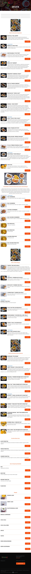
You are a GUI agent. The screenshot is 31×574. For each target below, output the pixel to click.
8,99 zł (28, 522)
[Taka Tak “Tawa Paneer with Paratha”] (4, 386)
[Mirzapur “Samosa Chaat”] (4, 75)
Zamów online (20, 563)
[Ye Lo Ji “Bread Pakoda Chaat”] (4, 147)
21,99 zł (28, 41)
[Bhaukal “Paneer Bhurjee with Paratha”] (4, 378)
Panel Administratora (3, 571)
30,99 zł (28, 80)
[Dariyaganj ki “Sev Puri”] (4, 55)
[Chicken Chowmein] (4, 211)
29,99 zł (28, 227)
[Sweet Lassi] (4, 503)
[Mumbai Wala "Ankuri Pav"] (4, 424)
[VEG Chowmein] (4, 197)
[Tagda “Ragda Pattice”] (4, 129)
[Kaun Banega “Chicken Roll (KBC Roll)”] (4, 317)
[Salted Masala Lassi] (4, 510)
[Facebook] (1, 562)
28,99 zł (28, 133)
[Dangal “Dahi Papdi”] (4, 105)
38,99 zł (28, 319)
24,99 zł (28, 114)
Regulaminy (2, 570)
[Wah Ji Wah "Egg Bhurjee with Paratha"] (4, 431)
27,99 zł (28, 170)
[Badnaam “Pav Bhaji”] (4, 358)
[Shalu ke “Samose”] (4, 63)
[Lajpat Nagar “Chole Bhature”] (4, 367)
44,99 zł (28, 337)
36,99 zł (28, 220)
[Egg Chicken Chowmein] (4, 219)
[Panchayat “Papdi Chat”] (4, 95)
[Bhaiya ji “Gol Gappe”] (4, 37)
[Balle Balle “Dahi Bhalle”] (4, 154)
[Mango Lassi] (4, 497)
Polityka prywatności (7, 570)
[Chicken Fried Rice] (4, 238)
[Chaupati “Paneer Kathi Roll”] (4, 278)
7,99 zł (28, 470)
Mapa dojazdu (18, 557)
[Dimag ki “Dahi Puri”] (4, 46)
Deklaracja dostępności (26, 570)
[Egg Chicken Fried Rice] (4, 244)
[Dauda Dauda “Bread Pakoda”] (4, 138)
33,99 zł (28, 214)
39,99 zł (28, 246)
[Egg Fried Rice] (4, 231)
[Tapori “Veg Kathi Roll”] (4, 267)
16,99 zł (28, 497)
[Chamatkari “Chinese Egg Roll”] (4, 294)
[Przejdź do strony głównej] (6, 2)
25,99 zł (28, 101)
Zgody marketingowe (19, 570)
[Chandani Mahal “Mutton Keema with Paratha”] (4, 414)
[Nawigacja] (29, 2)
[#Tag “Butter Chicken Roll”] (4, 309)
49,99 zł (28, 409)
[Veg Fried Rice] (4, 225)
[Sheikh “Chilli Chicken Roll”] (4, 324)
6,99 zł (28, 543)
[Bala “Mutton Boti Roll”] (4, 332)
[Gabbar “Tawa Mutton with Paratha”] (4, 405)
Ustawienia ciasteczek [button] (13, 570)
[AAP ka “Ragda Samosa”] (4, 85)
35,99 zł (28, 90)
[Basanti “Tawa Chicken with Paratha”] (4, 396)
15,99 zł (28, 504)
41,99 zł (28, 312)
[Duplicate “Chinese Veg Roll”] (4, 286)
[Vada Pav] (4, 166)
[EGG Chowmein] (4, 205)
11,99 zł (28, 476)
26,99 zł (28, 161)
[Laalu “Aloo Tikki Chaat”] (4, 118)
